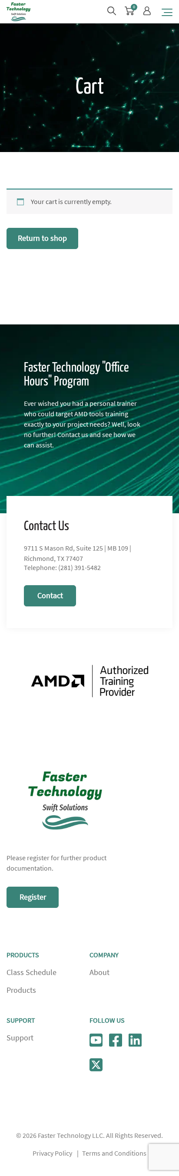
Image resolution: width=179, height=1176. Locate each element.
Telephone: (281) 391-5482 (62, 568)
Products (21, 990)
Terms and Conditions (114, 1153)
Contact (50, 595)
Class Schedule (31, 972)
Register (33, 897)
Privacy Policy (52, 1153)
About (99, 972)
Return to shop (42, 238)
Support (20, 1038)
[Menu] (167, 12)
